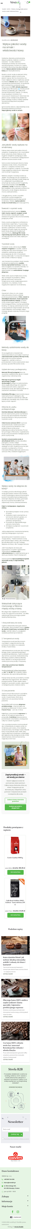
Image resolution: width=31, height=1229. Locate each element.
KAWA (8, 9)
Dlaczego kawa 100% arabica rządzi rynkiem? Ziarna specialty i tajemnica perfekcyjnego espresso (15, 1004)
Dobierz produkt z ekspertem (15, 807)
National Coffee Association (16, 670)
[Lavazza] (15, 1156)
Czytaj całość (8, 974)
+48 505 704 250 (9, 1179)
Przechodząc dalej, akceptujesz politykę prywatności (16, 1139)
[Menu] (5, 3)
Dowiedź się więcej (15, 1087)
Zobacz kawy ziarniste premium (15, 800)
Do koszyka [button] (15, 872)
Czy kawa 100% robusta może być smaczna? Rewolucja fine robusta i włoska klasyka (13, 1046)
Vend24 (4, 9)
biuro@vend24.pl (10, 1182)
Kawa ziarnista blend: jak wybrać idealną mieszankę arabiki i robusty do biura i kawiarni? (14, 961)
